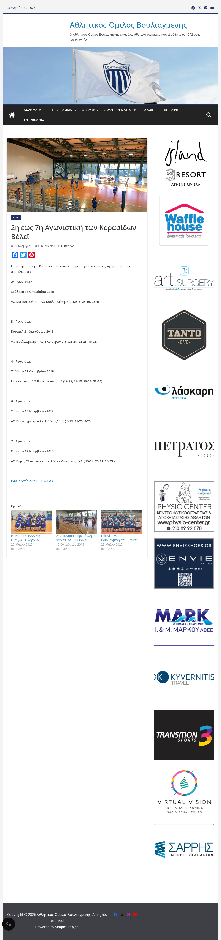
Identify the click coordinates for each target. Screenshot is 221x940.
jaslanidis (49, 246)
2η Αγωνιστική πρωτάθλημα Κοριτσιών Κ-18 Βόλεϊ (75, 538)
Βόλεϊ (16, 217)
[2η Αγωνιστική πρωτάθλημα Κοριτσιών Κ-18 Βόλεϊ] (76, 522)
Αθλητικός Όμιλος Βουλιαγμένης (128, 25)
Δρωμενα (90, 110)
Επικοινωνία (34, 120)
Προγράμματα (64, 110)
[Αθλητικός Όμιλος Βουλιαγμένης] (110, 49)
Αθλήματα (32, 110)
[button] (43, 110)
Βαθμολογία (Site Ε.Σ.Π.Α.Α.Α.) (32, 481)
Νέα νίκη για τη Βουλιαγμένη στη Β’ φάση (119, 538)
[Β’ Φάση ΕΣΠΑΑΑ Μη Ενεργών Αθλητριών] (31, 522)
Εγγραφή (171, 110)
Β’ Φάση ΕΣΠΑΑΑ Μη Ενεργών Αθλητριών (25, 538)
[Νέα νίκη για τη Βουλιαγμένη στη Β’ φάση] (121, 522)
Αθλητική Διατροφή (120, 110)
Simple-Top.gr (66, 926)
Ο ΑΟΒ (148, 110)
